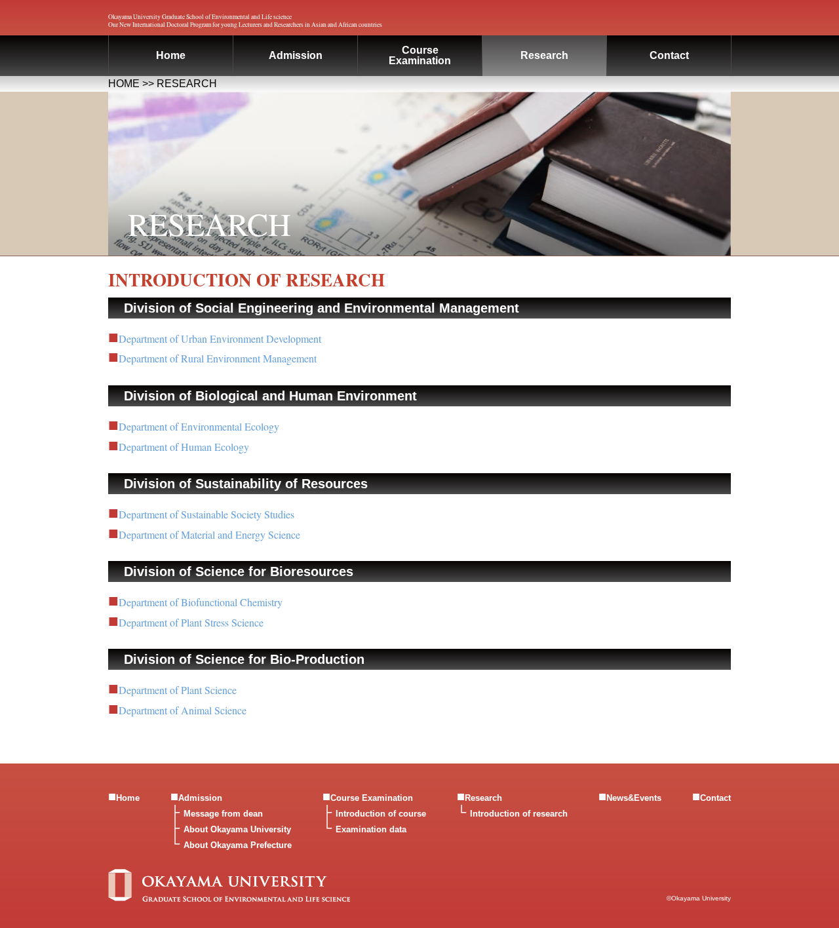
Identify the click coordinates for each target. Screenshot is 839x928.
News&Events (633, 798)
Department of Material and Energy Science (209, 534)
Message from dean (223, 814)
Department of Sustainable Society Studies (206, 514)
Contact (669, 55)
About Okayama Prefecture (238, 845)
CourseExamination (420, 55)
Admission (295, 55)
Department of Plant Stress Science (191, 622)
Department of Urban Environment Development (220, 338)
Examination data (371, 829)
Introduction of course (381, 814)
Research (544, 55)
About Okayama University (237, 829)
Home (170, 55)
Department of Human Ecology (184, 447)
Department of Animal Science (182, 710)
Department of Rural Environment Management (218, 358)
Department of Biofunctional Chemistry (201, 602)
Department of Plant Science (178, 690)
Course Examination (371, 798)
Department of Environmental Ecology (199, 426)
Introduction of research (519, 814)
